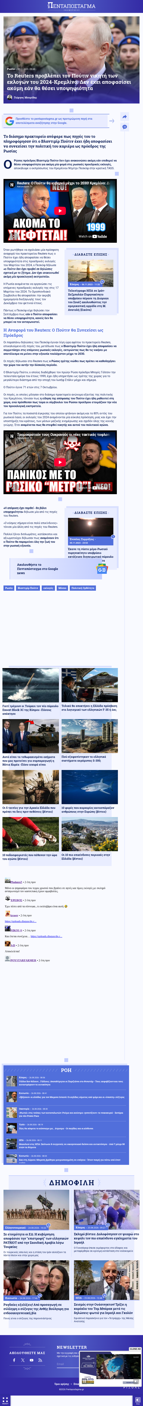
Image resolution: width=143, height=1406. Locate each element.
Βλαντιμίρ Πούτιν (28, 588)
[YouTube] (31, 1360)
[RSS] (40, 1360)
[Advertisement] (60, 632)
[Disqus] (60, 919)
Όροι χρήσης (62, 1384)
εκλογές (48, 588)
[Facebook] (14, 1360)
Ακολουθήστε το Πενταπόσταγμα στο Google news (37, 568)
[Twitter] (23, 1360)
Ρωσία (11, 69)
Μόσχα (62, 588)
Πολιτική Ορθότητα (83, 588)
